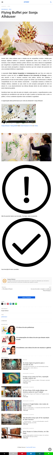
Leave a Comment (26, 297)
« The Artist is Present (7, 289)
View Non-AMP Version (30, 447)
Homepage (3, 6)
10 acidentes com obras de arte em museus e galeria (33, 347)
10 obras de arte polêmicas (25, 327)
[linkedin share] (10, 304)
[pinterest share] (8, 304)
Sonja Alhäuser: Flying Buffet (9, 125)
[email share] (5, 304)
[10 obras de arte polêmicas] (8, 330)
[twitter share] (2, 304)
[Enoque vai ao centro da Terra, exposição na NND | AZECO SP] (11, 378)
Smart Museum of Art (26, 125)
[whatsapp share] (13, 304)
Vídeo (9, 6)
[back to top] (50, 449)
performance (4, 316)
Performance (4, 9)
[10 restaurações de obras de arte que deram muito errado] (8, 340)
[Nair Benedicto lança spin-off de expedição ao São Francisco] (11, 419)
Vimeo (36, 125)
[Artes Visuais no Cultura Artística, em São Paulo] (11, 433)
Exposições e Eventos (28, 373)
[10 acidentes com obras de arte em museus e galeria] (8, 350)
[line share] (16, 304)
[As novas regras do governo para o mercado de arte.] (11, 364)
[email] (13, 453)
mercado (25, 359)
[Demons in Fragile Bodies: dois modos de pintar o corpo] (11, 405)
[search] (51, 2)
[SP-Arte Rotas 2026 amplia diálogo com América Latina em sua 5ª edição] (11, 391)
